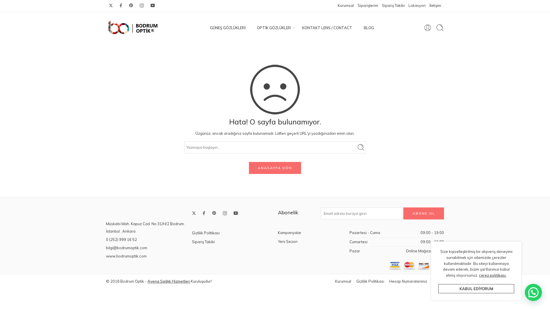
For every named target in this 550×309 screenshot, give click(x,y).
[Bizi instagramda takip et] (141, 5)
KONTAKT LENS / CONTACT (327, 27)
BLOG (369, 27)
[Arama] (440, 28)
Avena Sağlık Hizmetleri (169, 281)
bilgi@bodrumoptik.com (126, 247)
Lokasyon (417, 5)
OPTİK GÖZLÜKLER (274, 27)
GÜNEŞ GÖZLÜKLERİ (227, 27)
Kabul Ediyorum (476, 288)
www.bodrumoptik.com (126, 256)
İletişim (435, 5)
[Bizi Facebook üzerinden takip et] (121, 5)
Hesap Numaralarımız (408, 281)
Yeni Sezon (288, 241)
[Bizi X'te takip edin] (111, 5)
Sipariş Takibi (393, 5)
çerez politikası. (492, 275)
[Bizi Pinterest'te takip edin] (131, 5)
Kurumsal (346, 5)
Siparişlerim (368, 5)
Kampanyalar (289, 232)
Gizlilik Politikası (206, 233)
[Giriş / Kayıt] (428, 28)
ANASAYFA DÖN (275, 168)
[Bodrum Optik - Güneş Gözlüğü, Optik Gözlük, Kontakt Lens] (133, 28)
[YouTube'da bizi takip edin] (152, 5)
